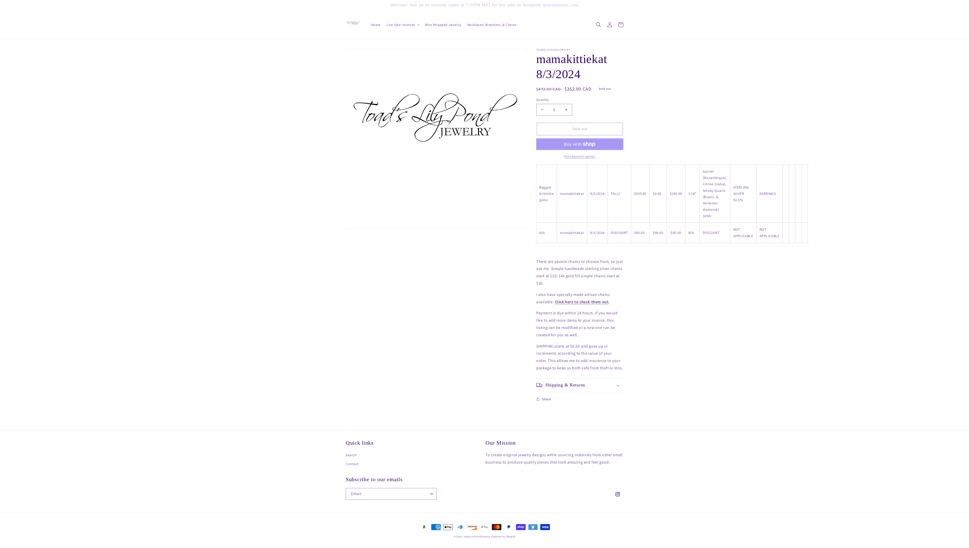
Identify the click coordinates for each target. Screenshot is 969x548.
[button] (403, 24)
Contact (352, 464)
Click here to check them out (582, 302)
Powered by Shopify (503, 536)
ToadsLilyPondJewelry (477, 536)
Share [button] (546, 399)
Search (351, 455)
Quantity (542, 100)
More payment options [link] (579, 156)
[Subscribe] (430, 494)
